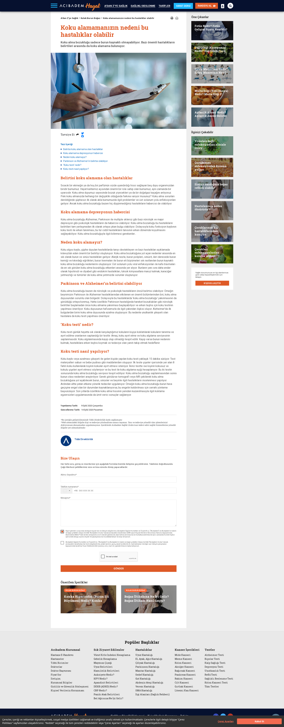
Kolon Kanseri (183, 663)
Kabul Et (259, 721)
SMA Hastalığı (143, 690)
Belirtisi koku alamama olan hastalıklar (83, 149)
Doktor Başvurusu (61, 671)
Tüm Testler (212, 686)
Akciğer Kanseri (184, 667)
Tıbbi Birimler (59, 663)
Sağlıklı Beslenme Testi (219, 679)
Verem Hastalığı (145, 686)
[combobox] (69, 490)
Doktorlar (56, 667)
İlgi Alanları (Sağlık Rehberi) (152, 694)
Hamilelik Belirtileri (106, 671)
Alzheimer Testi (214, 655)
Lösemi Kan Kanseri (187, 690)
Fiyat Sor (56, 675)
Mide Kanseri (183, 655)
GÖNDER (119, 568)
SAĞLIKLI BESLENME (143, 5)
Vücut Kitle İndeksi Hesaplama (112, 655)
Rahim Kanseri (184, 679)
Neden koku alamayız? (75, 157)
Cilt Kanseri (182, 682)
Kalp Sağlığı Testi (215, 663)
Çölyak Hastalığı (145, 663)
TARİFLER (164, 5)
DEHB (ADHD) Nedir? (106, 686)
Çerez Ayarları (226, 721)
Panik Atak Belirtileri (107, 694)
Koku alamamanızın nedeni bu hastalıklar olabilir (128, 18)
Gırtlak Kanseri (184, 686)
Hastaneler (57, 659)
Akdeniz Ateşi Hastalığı (149, 682)
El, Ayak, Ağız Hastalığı (148, 659)
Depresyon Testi (214, 667)
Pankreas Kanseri (185, 675)
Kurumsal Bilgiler (61, 682)
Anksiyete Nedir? (104, 675)
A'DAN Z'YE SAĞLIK (115, 5)
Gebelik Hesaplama (105, 659)
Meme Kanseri (183, 659)
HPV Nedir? (100, 679)
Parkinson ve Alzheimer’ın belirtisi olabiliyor (85, 161)
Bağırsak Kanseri (185, 671)
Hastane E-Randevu (62, 655)
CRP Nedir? (100, 690)
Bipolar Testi (212, 659)
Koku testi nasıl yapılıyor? (76, 169)
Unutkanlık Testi (215, 671)
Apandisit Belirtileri (106, 682)
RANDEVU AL (205, 5)
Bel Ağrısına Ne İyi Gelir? (108, 698)
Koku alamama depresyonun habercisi (83, 153)
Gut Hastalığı (143, 679)
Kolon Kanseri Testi (216, 682)
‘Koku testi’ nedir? (72, 165)
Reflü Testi (211, 675)
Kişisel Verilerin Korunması (67, 690)
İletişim (56, 679)
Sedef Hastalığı (144, 675)
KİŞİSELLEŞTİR (212, 283)
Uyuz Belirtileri (103, 667)
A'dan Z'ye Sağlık (69, 18)
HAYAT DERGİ (183, 6)
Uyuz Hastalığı (144, 655)
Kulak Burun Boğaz (90, 18)
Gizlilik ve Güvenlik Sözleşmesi (70, 686)
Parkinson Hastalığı (147, 667)
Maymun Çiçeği (103, 663)
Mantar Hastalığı (145, 671)
